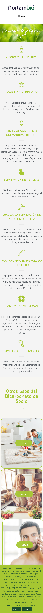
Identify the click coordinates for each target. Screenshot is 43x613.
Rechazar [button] (26, 609)
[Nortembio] (21, 7)
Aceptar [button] (16, 609)
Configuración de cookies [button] (25, 605)
